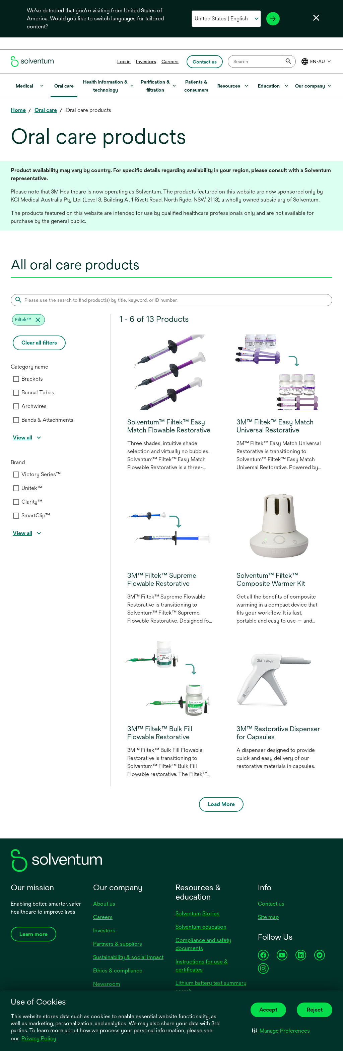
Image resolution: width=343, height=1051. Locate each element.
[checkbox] (16, 379)
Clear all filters (39, 343)
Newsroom (106, 984)
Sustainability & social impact (128, 957)
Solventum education (201, 927)
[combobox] (261, 61)
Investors (146, 61)
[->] (273, 18)
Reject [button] (315, 1010)
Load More (221, 804)
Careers (170, 61)
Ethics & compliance (117, 970)
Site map (268, 917)
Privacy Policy (39, 1039)
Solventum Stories (197, 913)
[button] (281, 1030)
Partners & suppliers (117, 944)
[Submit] (288, 61)
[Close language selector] (316, 17)
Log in (124, 61)
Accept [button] (268, 1010)
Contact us (271, 904)
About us (104, 904)
